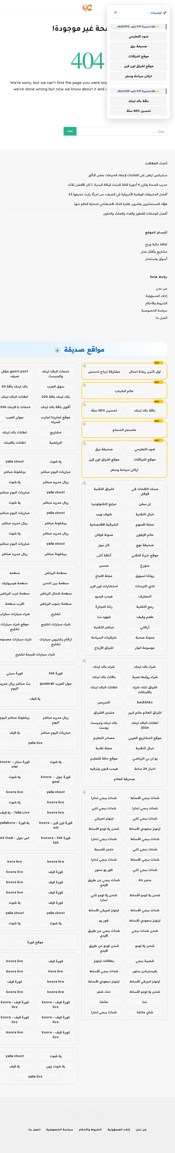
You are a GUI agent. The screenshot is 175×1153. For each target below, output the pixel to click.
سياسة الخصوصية (154, 310)
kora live (55, 971)
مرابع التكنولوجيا (103, 504)
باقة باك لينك (144, 410)
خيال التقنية (145, 514)
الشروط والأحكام (156, 303)
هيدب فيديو (104, 596)
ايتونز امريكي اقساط (104, 910)
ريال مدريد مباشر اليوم (56, 719)
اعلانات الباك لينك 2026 (144, 725)
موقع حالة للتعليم (104, 758)
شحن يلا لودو (144, 946)
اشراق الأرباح (103, 648)
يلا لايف (35, 699)
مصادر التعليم (104, 738)
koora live (55, 802)
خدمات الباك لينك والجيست (55, 373)
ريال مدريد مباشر (56, 482)
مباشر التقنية (104, 627)
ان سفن (145, 504)
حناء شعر (104, 992)
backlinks (145, 702)
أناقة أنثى (103, 555)
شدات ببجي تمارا (104, 798)
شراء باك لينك (145, 667)
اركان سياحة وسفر (124, 470)
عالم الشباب (124, 391)
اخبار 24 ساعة (144, 769)
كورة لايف (55, 872)
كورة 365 (55, 673)
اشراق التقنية (104, 489)
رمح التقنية (145, 607)
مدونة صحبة (144, 637)
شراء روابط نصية (145, 677)
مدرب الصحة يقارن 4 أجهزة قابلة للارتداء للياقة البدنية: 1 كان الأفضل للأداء (117, 185)
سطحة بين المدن (56, 583)
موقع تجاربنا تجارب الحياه (55, 419)
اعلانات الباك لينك (103, 687)
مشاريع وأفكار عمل (154, 251)
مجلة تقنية (103, 748)
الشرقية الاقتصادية (104, 524)
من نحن (161, 288)
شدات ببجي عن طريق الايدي (104, 882)
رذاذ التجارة (104, 607)
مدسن (104, 565)
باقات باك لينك (104, 677)
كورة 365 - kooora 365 (55, 840)
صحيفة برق (104, 449)
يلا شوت (56, 461)
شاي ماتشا (145, 1012)
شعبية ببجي (145, 961)
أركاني (144, 627)
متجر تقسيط (103, 849)
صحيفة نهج (145, 545)
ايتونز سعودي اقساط (144, 829)
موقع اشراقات (145, 459)
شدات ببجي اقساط (145, 798)
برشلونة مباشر (56, 523)
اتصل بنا (161, 318)
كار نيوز (103, 545)
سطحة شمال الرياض (56, 593)
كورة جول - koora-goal (55, 779)
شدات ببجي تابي (104, 808)
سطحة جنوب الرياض (56, 604)
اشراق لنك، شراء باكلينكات (144, 689)
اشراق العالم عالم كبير (145, 712)
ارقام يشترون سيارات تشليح (55, 641)
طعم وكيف (144, 617)
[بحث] (10, 7)
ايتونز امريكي (103, 818)
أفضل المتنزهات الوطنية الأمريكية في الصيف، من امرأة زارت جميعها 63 (118, 194)
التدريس (104, 702)
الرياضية (55, 442)
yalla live (35, 743)
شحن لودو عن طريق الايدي (104, 948)
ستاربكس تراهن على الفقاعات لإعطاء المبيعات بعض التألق (127, 175)
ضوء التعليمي (144, 449)
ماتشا (104, 1002)
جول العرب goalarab (56, 683)
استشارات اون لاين (104, 586)
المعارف (144, 596)
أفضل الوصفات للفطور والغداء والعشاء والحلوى (135, 213)
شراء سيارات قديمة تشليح (35, 654)
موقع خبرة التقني (144, 555)
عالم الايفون (145, 535)
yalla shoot (55, 492)
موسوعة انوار (145, 648)
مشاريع (55, 432)
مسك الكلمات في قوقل (144, 491)
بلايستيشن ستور (145, 971)
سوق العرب (55, 386)
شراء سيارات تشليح (55, 624)
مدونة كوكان (104, 535)
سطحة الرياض (55, 573)
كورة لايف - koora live (56, 1004)
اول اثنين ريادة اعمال (145, 371)
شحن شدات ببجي (144, 931)
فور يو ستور (104, 870)
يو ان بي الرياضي (144, 758)
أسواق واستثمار (156, 259)
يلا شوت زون (55, 1066)
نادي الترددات (145, 586)
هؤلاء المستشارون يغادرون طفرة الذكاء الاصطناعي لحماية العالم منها (120, 204)
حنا (144, 1002)
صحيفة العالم (124, 779)
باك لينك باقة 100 (55, 397)
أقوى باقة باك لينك (55, 407)
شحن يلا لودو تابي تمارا (104, 897)
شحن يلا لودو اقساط (104, 829)
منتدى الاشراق (103, 712)
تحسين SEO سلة (104, 410)
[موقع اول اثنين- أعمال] (87, 7)
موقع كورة (35, 942)
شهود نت (104, 617)
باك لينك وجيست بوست (103, 725)
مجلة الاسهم (145, 524)
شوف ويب (104, 514)
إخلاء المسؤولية (156, 296)
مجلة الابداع (103, 576)
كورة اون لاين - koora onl (55, 825)
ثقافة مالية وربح (156, 244)
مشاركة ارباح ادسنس (104, 371)
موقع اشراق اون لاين (104, 459)
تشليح (55, 614)
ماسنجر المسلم (124, 430)
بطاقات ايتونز (104, 961)
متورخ (144, 565)
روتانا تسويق (144, 576)
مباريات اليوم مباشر (56, 472)
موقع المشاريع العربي (145, 738)
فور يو (103, 920)
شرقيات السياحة (103, 637)
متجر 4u (145, 880)
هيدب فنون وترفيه (104, 769)
